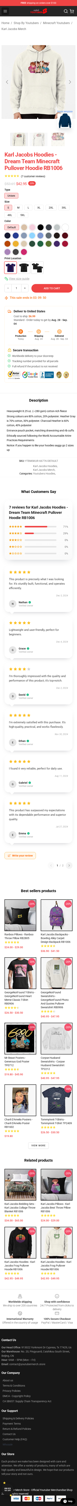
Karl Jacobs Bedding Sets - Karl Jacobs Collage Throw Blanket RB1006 (20, 1207)
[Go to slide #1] (19, 139)
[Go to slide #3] (58, 139)
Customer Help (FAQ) (15, 1439)
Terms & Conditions (14, 1385)
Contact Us (9, 1434)
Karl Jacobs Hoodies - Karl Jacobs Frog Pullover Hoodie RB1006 (19, 1265)
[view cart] (72, 11)
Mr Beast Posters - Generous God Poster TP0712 (16, 1061)
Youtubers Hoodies (44, 473)
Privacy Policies (12, 1390)
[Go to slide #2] (38, 139)
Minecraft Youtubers (56, 23)
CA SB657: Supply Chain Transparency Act (27, 1401)
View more (38, 1145)
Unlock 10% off (7, 1489)
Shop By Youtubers (26, 23)
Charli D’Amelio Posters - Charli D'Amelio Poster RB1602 (18, 1123)
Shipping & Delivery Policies (18, 1418)
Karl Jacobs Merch (13, 29)
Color (7, 221)
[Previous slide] (7, 82)
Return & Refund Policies (17, 1428)
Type (7, 189)
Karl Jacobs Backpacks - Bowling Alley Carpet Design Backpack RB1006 (55, 938)
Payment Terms (12, 1423)
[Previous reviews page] (51, 865)
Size (7, 201)
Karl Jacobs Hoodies (45, 466)
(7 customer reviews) (33, 176)
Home (5, 23)
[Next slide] (70, 82)
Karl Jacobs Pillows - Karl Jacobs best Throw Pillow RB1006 (56, 1207)
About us (8, 1380)
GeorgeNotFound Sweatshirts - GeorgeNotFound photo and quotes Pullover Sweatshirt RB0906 (55, 1000)
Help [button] (70, 1501)
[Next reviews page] (69, 865)
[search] (66, 11)
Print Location (12, 258)
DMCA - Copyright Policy (17, 1396)
